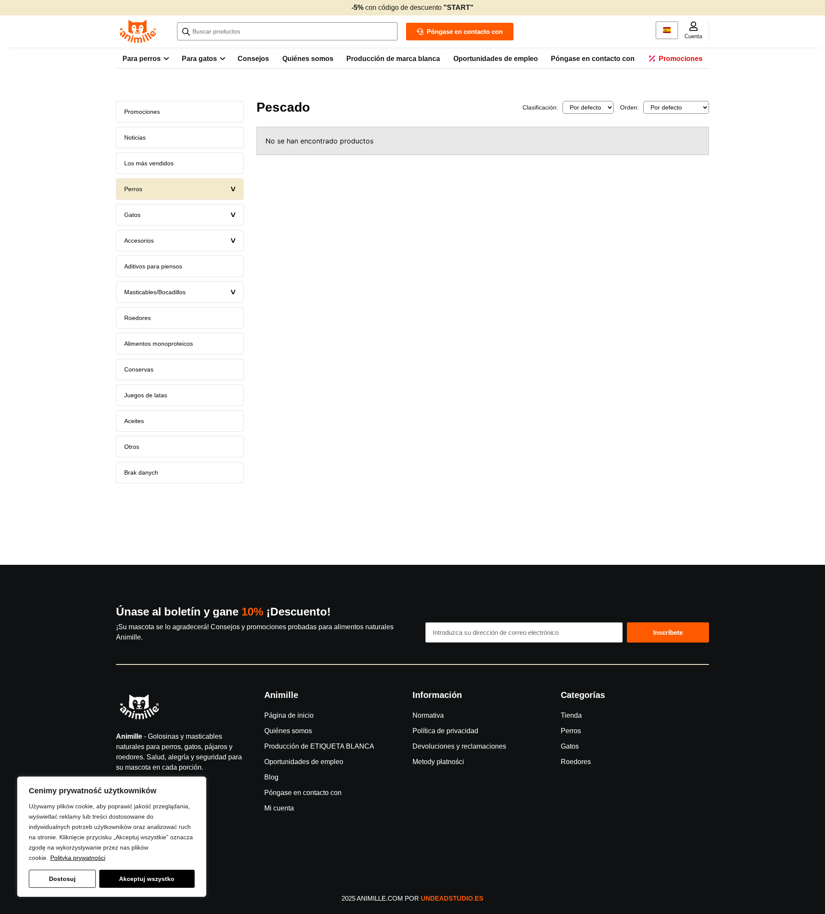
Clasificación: (540, 107)
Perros (181, 189)
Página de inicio (289, 715)
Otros (131, 446)
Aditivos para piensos (153, 266)
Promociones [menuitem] (681, 58)
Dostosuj (62, 878)
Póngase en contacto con (303, 792)
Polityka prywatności (77, 857)
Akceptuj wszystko (146, 878)
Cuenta (693, 36)
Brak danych (141, 472)
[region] (111, 837)
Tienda (571, 715)
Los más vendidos (149, 163)
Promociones (142, 111)
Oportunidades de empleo (303, 761)
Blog (271, 777)
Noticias (135, 137)
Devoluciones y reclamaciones (459, 746)
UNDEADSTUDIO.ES (452, 898)
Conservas (138, 369)
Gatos (181, 214)
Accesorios (181, 240)
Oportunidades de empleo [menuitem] (495, 58)
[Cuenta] (693, 26)
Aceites (134, 420)
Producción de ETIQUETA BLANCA (319, 746)
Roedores (137, 317)
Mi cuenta (279, 808)
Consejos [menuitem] (253, 58)
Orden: (629, 107)
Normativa (428, 715)
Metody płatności (438, 761)
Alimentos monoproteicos (158, 343)
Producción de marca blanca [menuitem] (393, 58)
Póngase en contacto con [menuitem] (593, 58)
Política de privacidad (445, 730)
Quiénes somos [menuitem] (307, 58)
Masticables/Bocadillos (181, 292)
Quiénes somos (288, 730)
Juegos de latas (145, 395)
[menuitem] (145, 58)
